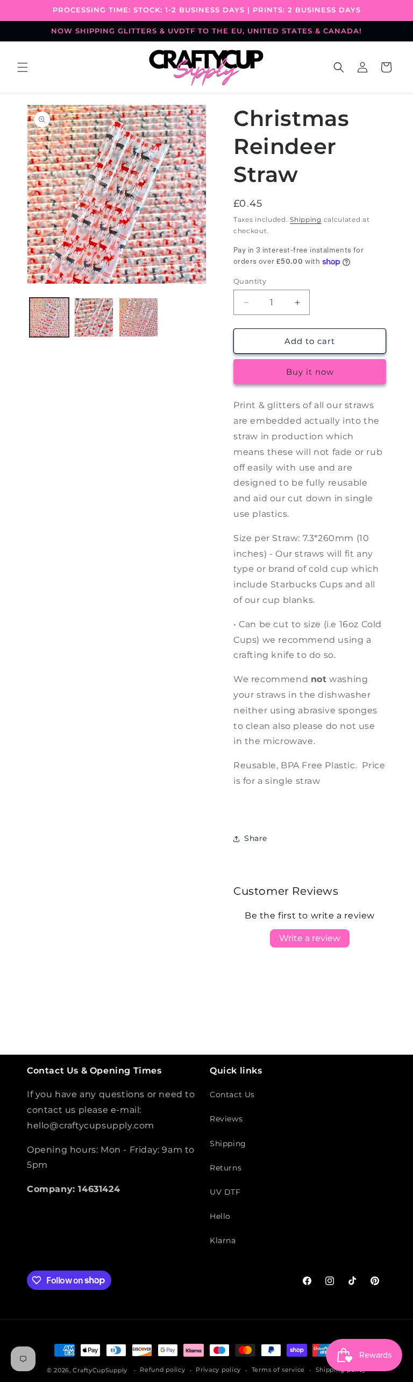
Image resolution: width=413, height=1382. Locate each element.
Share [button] (255, 838)
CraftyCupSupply (100, 1370)
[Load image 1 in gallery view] (49, 317)
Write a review (309, 938)
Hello (220, 1216)
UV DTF (225, 1192)
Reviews (226, 1119)
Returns (225, 1168)
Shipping (306, 219)
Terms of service (278, 1369)
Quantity (249, 281)
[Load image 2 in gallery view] (93, 317)
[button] (22, 67)
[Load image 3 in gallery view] (138, 317)
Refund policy (162, 1369)
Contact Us (232, 1094)
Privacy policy (218, 1369)
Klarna (223, 1240)
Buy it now (310, 372)
